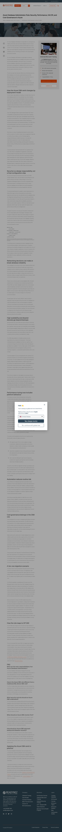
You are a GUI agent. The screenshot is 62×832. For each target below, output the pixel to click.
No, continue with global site (31, 425)
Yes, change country (31, 421)
